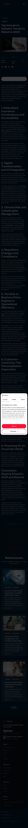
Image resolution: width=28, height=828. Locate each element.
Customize (13, 431)
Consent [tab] (5, 399)
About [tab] (23, 399)
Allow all (14, 426)
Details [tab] (14, 399)
